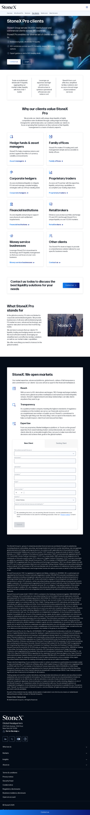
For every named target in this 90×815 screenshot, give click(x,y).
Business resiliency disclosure (14, 793)
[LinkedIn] (5, 739)
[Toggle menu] (87, 7)
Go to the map (12, 731)
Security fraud (8, 781)
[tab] (28, 443)
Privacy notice (65, 515)
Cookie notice (8, 785)
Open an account (9, 797)
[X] (11, 739)
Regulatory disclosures (11, 789)
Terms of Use (21, 697)
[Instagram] (25, 739)
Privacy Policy (11, 697)
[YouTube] (18, 739)
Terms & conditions (10, 773)
